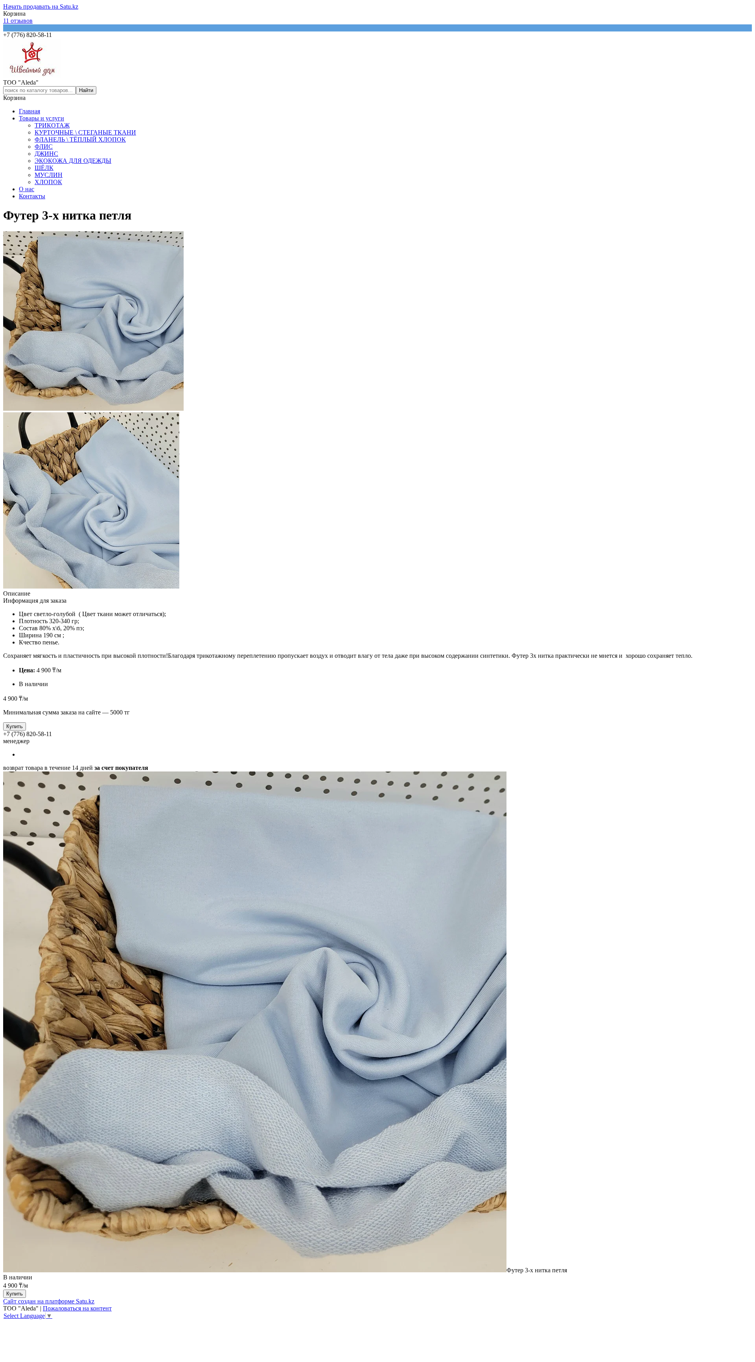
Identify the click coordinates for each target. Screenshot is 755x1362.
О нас (26, 189)
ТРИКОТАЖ (52, 125)
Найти (86, 90)
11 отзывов (18, 20)
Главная (29, 111)
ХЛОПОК (48, 182)
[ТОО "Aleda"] (32, 75)
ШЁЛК (44, 167)
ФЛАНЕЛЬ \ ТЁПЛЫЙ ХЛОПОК (80, 139)
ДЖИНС (46, 153)
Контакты (32, 196)
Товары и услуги (41, 118)
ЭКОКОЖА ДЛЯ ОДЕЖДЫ (73, 160)
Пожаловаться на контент (77, 1308)
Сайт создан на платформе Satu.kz (48, 1301)
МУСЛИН (49, 175)
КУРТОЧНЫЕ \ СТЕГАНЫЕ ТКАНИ (85, 132)
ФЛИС (44, 146)
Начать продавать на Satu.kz (40, 6)
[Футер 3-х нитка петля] (254, 1270)
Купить (14, 726)
